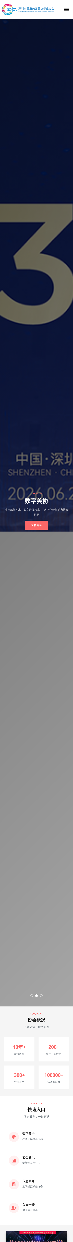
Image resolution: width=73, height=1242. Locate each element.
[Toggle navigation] (66, 9)
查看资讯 (36, 523)
